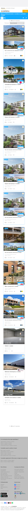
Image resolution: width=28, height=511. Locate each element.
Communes (8, 509)
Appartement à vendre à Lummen (7, 441)
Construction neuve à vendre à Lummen (9, 445)
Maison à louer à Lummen (6, 452)
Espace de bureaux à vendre (12, 117)
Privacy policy (19, 507)
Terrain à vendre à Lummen (6, 444)
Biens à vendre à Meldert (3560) (7, 461)
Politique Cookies (13, 507)
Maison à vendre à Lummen (6, 442)
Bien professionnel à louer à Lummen (8, 455)
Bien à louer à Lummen (5, 450)
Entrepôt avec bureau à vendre (13, 397)
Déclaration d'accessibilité (15, 509)
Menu (26, 11)
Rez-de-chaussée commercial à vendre (13, 149)
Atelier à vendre (9, 346)
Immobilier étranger (10, 8)
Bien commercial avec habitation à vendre (14, 50)
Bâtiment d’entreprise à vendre (13, 371)
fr (26, 8)
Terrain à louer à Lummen (6, 454)
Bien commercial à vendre (11, 286)
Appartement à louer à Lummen (7, 451)
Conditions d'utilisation (5, 507)
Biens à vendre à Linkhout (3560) (7, 460)
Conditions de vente (8, 508)
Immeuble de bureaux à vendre (13, 84)
